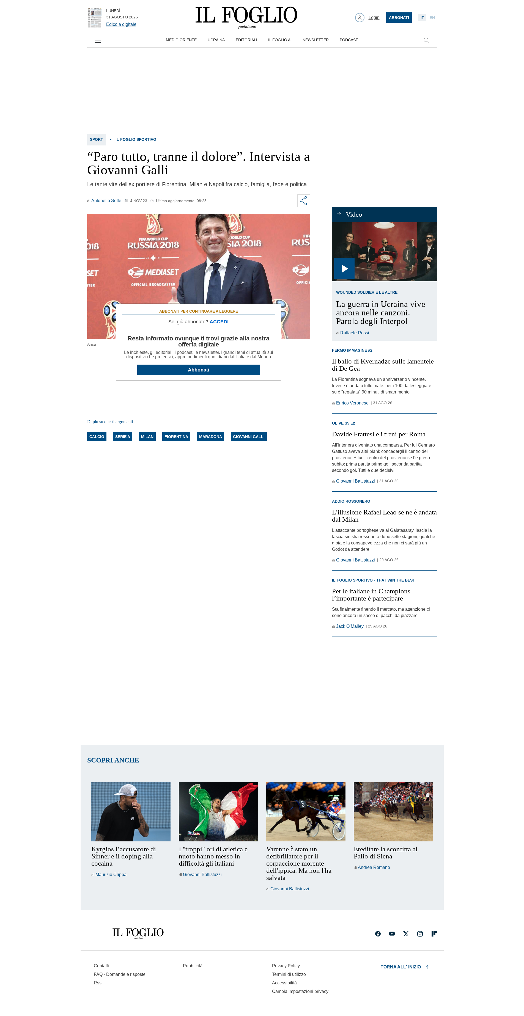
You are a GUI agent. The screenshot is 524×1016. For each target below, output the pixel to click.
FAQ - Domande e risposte (120, 974)
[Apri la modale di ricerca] (426, 40)
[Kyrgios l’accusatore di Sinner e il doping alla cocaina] (131, 811)
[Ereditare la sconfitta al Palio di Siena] (393, 811)
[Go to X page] (406, 934)
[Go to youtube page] (392, 934)
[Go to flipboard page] (434, 934)
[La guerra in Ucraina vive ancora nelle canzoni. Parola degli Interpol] (384, 251)
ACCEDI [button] (219, 321)
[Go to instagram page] (420, 934)
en (432, 17)
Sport (96, 139)
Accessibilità (284, 983)
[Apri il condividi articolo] (303, 200)
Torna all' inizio (401, 967)
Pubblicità (192, 965)
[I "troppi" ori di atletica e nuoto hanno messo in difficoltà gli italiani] (218, 811)
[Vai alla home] (246, 18)
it (422, 17)
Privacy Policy (286, 965)
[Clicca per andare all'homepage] (138, 933)
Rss (97, 983)
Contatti (101, 965)
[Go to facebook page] (378, 934)
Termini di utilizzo (289, 974)
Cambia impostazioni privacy (300, 991)
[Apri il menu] (98, 40)
